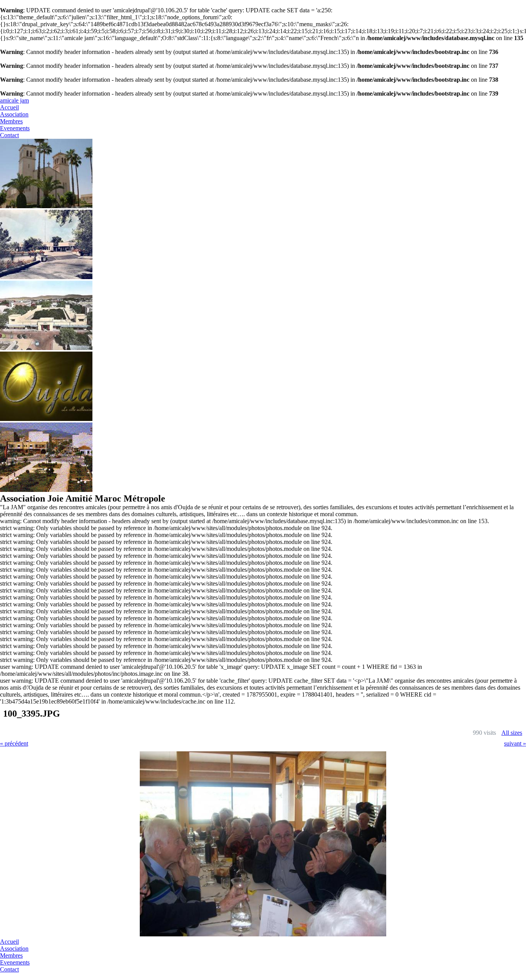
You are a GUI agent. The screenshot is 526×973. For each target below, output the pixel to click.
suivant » (515, 743)
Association (14, 114)
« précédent (14, 743)
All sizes (511, 732)
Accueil (9, 107)
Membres (11, 121)
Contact (9, 135)
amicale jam (14, 100)
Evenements (15, 128)
